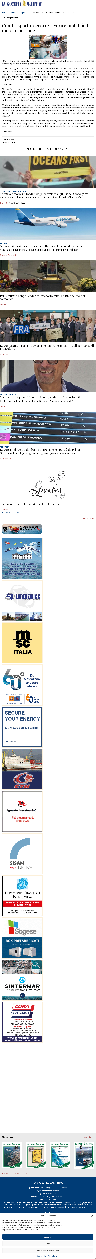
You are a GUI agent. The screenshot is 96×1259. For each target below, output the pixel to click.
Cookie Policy (42, 1256)
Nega (48, 1243)
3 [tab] (7, 512)
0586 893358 (53, 1190)
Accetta (48, 1237)
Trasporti (22, 12)
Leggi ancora (48, 507)
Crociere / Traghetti (8, 255)
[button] (92, 1215)
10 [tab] (22, 1173)
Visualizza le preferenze (48, 1250)
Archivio (87, 1137)
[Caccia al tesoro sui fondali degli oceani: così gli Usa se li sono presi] (48, 172)
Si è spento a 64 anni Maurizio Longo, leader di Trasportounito (41, 397)
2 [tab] (5, 512)
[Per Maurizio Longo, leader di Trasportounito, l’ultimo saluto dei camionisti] (48, 276)
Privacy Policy (53, 1256)
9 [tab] (20, 1173)
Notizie (3, 304)
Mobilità (13, 12)
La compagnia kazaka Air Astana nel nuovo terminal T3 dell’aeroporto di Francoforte (47, 346)
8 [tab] (18, 512)
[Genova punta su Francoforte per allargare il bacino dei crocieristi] (48, 224)
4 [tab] (9, 512)
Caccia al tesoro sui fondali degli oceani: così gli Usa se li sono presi (44, 194)
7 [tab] (15, 512)
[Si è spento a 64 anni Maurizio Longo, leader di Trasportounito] (48, 376)
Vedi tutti (87, 518)
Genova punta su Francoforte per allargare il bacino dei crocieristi (43, 246)
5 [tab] (11, 512)
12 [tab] (27, 1173)
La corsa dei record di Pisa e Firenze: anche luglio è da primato (41, 449)
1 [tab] (2, 512)
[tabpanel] (48, 507)
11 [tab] (24, 1173)
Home (4, 12)
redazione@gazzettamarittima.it (52, 1196)
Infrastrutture (5, 354)
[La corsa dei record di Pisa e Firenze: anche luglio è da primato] (48, 428)
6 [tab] (13, 512)
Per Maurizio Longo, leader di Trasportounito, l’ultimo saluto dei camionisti (42, 297)
